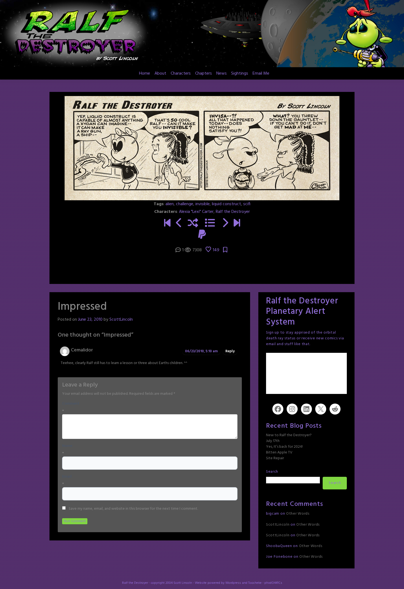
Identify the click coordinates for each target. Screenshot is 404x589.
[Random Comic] (193, 223)
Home (144, 73)
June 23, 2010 (90, 319)
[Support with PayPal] (202, 235)
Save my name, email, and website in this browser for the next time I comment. (133, 509)
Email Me (261, 73)
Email (67, 477)
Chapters (203, 73)
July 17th (273, 441)
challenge (184, 204)
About (160, 73)
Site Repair (275, 458)
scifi (246, 204)
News (221, 73)
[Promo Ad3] (167, 223)
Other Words (297, 514)
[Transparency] (225, 223)
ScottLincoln (121, 319)
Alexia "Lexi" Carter (196, 211)
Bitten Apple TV (279, 452)
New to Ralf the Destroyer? (289, 435)
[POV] (179, 223)
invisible (202, 204)
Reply (230, 351)
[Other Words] (237, 223)
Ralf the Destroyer (233, 211)
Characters (181, 73)
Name (67, 446)
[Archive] (210, 223)
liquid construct (226, 204)
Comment (70, 404)
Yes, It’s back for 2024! (284, 447)
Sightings (239, 73)
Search (272, 472)
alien (169, 204)
